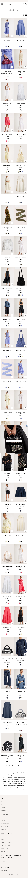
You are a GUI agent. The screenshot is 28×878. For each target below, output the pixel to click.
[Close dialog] (27, 426)
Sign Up (14, 443)
